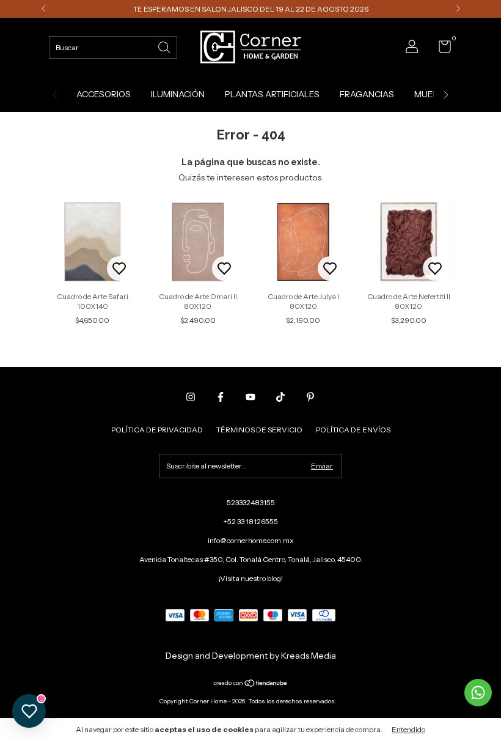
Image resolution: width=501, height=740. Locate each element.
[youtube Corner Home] (250, 397)
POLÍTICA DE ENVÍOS (353, 429)
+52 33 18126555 (250, 521)
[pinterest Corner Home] (310, 397)
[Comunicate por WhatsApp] (478, 692)
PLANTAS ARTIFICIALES (272, 94)
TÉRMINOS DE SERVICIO (259, 429)
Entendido (408, 729)
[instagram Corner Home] (191, 397)
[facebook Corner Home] (220, 397)
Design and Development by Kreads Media (251, 655)
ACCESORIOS (103, 94)
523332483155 (251, 502)
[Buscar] (165, 46)
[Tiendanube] (251, 684)
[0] (440, 49)
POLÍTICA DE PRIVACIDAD (157, 429)
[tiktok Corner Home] (280, 397)
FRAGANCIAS (367, 94)
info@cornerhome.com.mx (251, 540)
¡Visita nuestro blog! (251, 578)
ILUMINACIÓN (178, 94)
